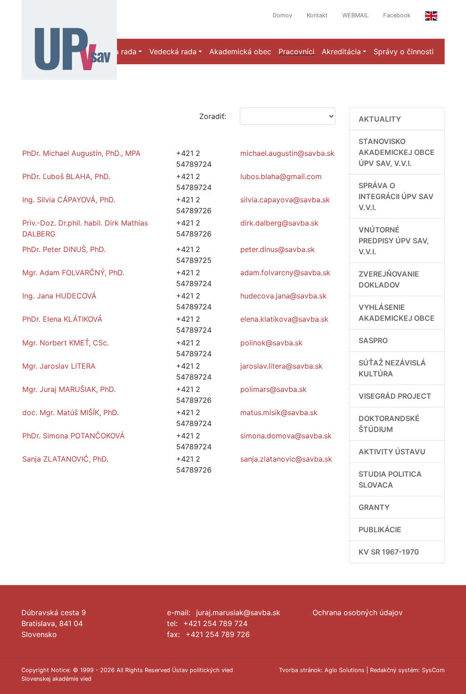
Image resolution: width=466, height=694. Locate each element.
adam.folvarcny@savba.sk (285, 272)
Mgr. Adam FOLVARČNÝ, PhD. (73, 272)
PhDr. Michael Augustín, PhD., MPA (81, 153)
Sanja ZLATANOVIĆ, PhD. (65, 458)
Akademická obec (240, 51)
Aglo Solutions (344, 670)
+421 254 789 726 (218, 634)
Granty (374, 507)
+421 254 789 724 (215, 623)
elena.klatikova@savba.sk (284, 319)
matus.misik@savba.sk (279, 412)
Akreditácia (341, 51)
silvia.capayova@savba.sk (285, 199)
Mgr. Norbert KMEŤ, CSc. (65, 342)
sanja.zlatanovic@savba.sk (286, 458)
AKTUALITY (380, 118)
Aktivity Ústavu (392, 451)
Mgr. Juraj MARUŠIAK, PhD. (69, 389)
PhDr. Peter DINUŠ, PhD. (64, 249)
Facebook (396, 15)
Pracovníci (296, 51)
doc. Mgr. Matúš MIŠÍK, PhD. (70, 412)
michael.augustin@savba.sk (287, 153)
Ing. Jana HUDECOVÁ (59, 295)
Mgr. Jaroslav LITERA (59, 365)
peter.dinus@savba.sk (277, 249)
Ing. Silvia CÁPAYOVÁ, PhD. (68, 199)
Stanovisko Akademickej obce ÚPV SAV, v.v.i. (397, 152)
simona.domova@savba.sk (286, 435)
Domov (282, 15)
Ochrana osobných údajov (358, 612)
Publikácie (380, 529)
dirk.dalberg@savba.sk (279, 222)
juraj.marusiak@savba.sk (238, 612)
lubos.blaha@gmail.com (281, 176)
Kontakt (317, 15)
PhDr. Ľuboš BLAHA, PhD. (66, 176)
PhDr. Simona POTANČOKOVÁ (73, 435)
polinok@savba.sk (271, 342)
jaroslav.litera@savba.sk (281, 365)
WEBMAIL (355, 15)
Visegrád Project (395, 396)
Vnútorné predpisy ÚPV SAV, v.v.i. (394, 240)
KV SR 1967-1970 (389, 551)
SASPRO (373, 340)
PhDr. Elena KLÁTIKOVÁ (62, 319)
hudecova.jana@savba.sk (283, 295)
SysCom (433, 670)
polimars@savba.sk (273, 389)
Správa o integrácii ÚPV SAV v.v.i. (396, 196)
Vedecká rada (173, 51)
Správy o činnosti (404, 51)
